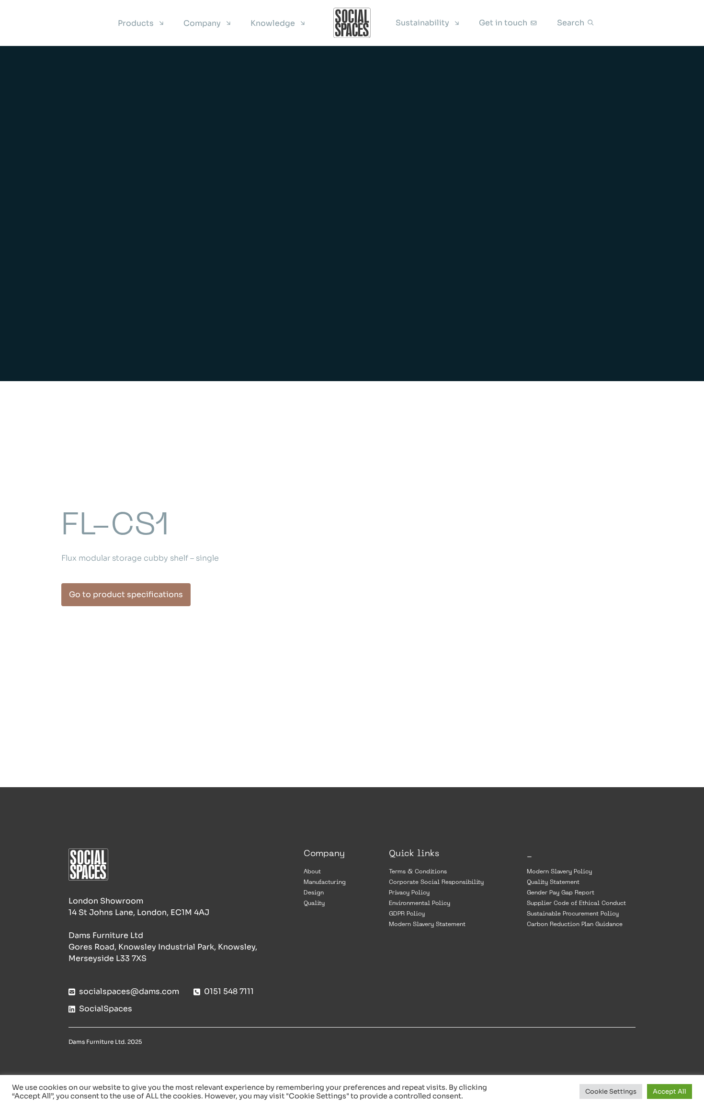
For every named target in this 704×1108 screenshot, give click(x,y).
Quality (314, 903)
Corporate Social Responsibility (436, 882)
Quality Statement (553, 882)
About (312, 872)
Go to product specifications (126, 594)
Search (570, 23)
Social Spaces (352, 23)
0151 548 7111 (229, 991)
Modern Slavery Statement (427, 924)
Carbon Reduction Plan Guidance (575, 924)
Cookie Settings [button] (610, 1091)
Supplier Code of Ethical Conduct (576, 903)
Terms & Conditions (418, 872)
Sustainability (422, 23)
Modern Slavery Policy (559, 872)
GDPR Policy (407, 914)
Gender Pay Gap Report (560, 893)
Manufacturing (325, 882)
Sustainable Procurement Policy (573, 914)
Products (136, 23)
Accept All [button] (669, 1091)
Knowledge (272, 23)
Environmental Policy (419, 903)
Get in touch (503, 23)
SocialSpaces (105, 1009)
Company (202, 23)
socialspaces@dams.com (129, 991)
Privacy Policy (409, 893)
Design (314, 893)
